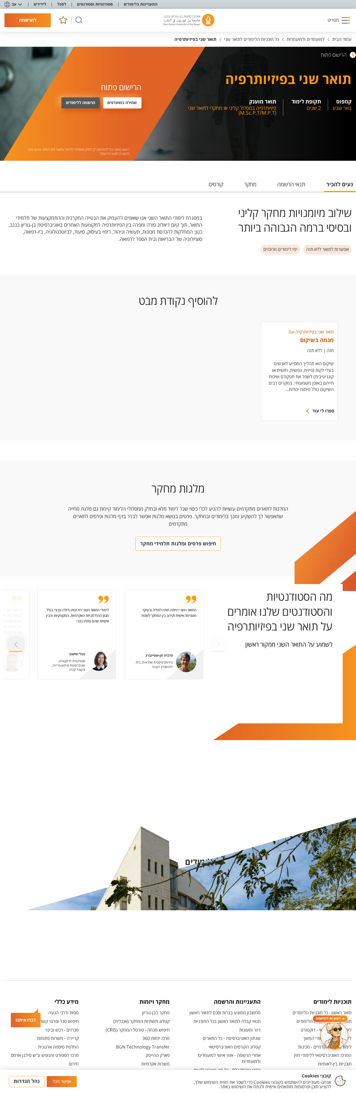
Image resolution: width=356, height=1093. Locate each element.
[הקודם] (16, 645)
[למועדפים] (63, 20)
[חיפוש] (78, 20)
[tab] (339, 187)
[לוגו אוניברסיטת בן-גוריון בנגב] (189, 20)
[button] (339, 20)
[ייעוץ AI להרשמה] (334, 1035)
